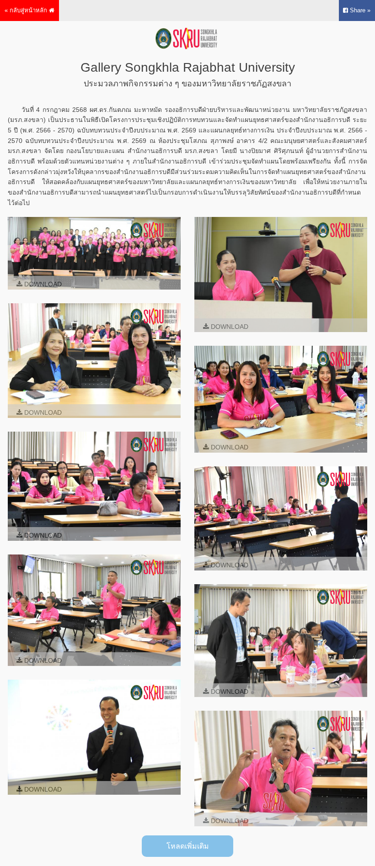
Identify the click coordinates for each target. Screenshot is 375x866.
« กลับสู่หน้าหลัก (27, 10)
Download (42, 284)
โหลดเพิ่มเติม (187, 846)
